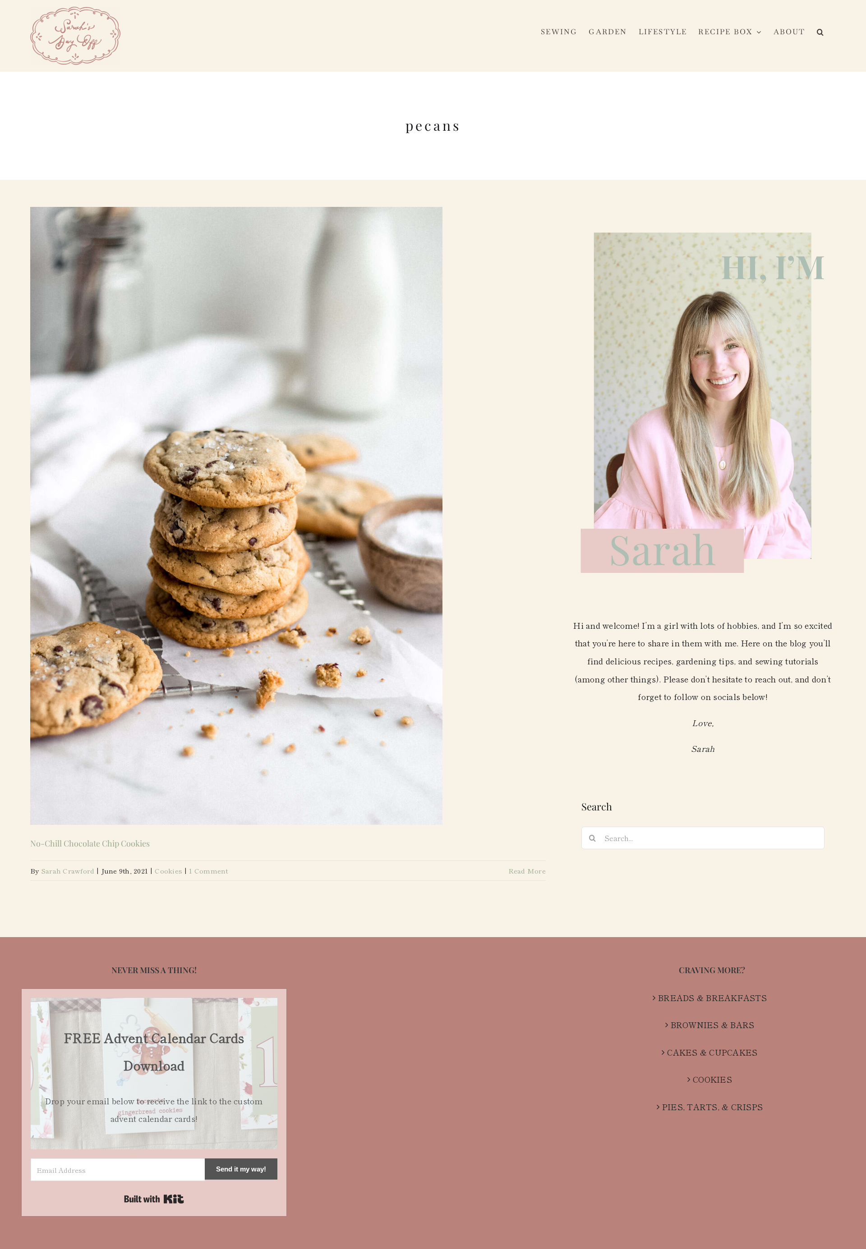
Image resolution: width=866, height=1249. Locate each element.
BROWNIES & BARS (713, 1024)
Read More (527, 870)
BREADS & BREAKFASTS (712, 997)
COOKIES (712, 1079)
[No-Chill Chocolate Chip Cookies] (236, 516)
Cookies (168, 870)
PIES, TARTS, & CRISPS (712, 1106)
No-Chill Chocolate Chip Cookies (90, 843)
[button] (821, 32)
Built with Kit (154, 1199)
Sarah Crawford (68, 870)
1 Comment (208, 870)
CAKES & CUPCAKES (712, 1052)
